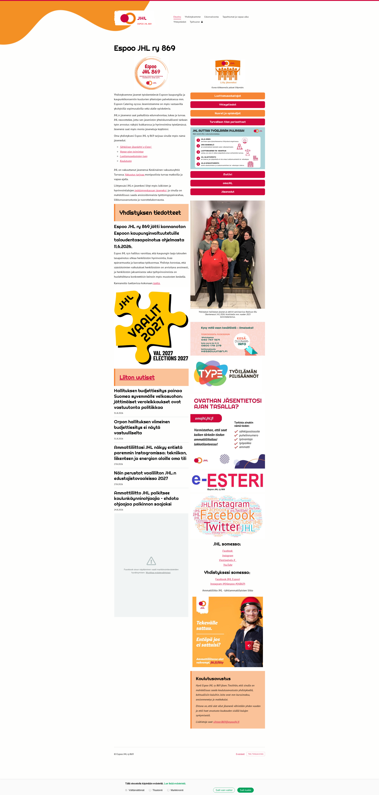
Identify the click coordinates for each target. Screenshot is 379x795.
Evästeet (240, 754)
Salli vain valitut (224, 790)
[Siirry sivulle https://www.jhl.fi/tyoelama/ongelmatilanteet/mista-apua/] (227, 148)
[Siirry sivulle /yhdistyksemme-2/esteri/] (227, 481)
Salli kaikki (245, 790)
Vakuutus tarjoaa (135, 174)
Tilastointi (157, 790)
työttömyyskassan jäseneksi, (150, 190)
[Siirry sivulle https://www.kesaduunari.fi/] (227, 339)
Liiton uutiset (137, 377)
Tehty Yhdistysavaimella (255, 754)
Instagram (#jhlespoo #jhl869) (227, 583)
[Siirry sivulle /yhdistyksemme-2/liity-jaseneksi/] (227, 71)
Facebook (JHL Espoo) (227, 579)
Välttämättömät (136, 790)
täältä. (156, 283)
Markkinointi (177, 790)
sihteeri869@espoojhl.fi (226, 722)
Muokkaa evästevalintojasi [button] (158, 572)
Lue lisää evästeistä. (175, 783)
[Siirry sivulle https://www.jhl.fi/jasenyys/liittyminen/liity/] (227, 632)
